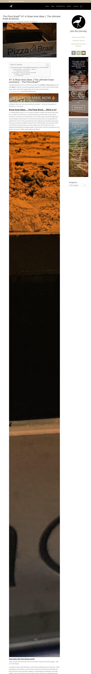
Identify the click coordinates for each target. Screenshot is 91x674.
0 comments (33, 21)
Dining (75, 73)
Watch (69, 6)
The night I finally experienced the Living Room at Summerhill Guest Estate (78, 64)
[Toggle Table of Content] (47, 64)
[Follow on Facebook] (73, 53)
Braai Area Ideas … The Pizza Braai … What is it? (25, 69)
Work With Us (60, 6)
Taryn (6, 21)
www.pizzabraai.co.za (15, 91)
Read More (78, 107)
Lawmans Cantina (79, 41)
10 (85, 173)
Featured (20, 21)
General (26, 21)
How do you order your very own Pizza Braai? (25, 72)
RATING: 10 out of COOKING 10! (23, 74)
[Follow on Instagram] (78, 53)
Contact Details (20, 75)
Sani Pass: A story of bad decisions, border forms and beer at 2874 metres (78, 126)
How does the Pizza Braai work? (22, 71)
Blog (52, 6)
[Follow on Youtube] (83, 53)
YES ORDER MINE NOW (31, 97)
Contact (75, 6)
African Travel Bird (78, 37)
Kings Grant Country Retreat (78, 45)
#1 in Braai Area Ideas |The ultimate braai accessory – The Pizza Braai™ (30, 67)
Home (47, 6)
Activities (75, 134)
